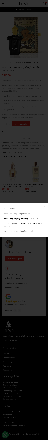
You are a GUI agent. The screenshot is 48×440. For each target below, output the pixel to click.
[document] (24, 220)
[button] (45, 207)
